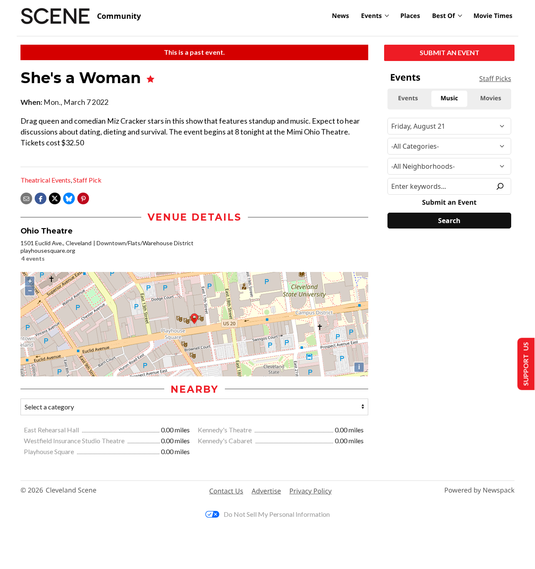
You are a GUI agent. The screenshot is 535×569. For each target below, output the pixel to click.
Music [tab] (449, 98)
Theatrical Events (45, 180)
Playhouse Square (49, 451)
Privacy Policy (310, 490)
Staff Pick (87, 180)
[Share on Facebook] (40, 197)
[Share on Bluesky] (69, 197)
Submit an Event (449, 52)
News (340, 16)
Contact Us (226, 490)
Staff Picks (495, 78)
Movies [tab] (490, 98)
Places (410, 16)
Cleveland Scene (71, 490)
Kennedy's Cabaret (226, 441)
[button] (83, 197)
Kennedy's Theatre (225, 430)
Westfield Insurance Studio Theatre (75, 441)
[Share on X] (55, 197)
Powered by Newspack (479, 490)
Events (371, 16)
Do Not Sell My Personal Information (277, 514)
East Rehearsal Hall (52, 430)
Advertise (266, 490)
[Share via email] (26, 197)
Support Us (525, 364)
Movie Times (493, 16)
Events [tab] (408, 98)
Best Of (443, 16)
